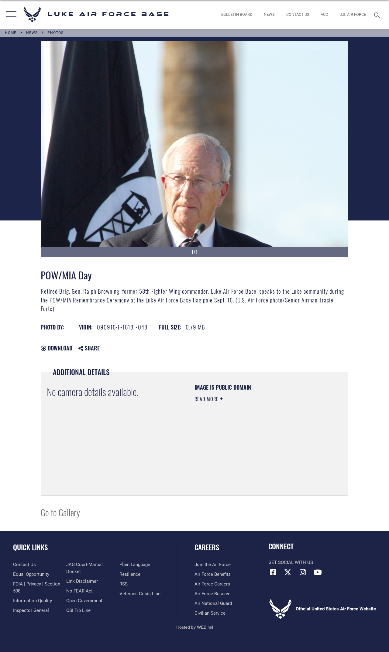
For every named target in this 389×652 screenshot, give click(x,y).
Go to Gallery (60, 512)
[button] (10, 14)
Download (59, 348)
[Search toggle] (378, 14)
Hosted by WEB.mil (194, 627)
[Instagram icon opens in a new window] (302, 572)
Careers (206, 547)
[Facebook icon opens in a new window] (272, 572)
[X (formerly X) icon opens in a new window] (287, 572)
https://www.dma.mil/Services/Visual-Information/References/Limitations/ (248, 450)
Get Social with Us (290, 562)
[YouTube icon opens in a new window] (317, 572)
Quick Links (30, 547)
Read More (207, 399)
